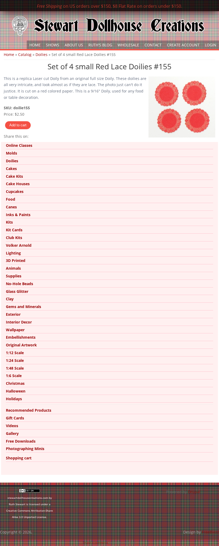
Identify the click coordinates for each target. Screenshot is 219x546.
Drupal (194, 491)
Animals (13, 268)
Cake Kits (14, 176)
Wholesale (128, 44)
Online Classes (19, 145)
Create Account (183, 44)
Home (35, 44)
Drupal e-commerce (95, 542)
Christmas (15, 383)
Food (10, 199)
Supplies (13, 275)
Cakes (11, 168)
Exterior (13, 314)
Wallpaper (15, 329)
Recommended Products (28, 410)
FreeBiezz (210, 532)
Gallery (12, 433)
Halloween (15, 391)
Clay (10, 298)
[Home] (108, 26)
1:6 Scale (14, 375)
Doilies (42, 54)
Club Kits (14, 237)
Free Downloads (21, 441)
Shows (52, 44)
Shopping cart (19, 457)
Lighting (13, 253)
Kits (9, 222)
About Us (74, 44)
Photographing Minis (25, 448)
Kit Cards (14, 229)
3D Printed (15, 260)
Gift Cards (15, 417)
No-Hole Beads (19, 283)
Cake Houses (18, 183)
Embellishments (21, 337)
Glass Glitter (17, 291)
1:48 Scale (15, 368)
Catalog (25, 54)
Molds (11, 153)
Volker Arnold (19, 245)
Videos (12, 425)
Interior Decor (19, 322)
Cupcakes (15, 191)
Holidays (14, 398)
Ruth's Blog (100, 44)
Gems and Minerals (23, 306)
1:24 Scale (15, 360)
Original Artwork (21, 344)
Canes (11, 206)
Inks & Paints (18, 214)
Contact (153, 44)
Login (210, 44)
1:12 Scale (15, 352)
